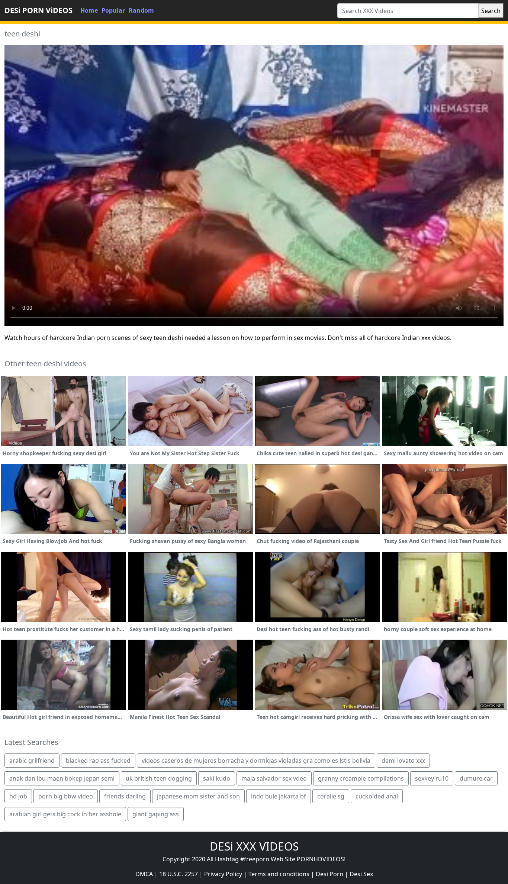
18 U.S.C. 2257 (178, 874)
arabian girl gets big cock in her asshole (65, 814)
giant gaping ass (155, 814)
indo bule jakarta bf (278, 796)
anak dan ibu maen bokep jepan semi (62, 778)
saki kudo (216, 778)
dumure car (476, 778)
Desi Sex (361, 874)
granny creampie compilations (361, 778)
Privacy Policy (223, 874)
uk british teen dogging (159, 778)
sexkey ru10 (431, 778)
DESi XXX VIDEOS (254, 846)
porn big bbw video (65, 796)
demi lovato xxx (403, 760)
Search (491, 11)
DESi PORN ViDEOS (38, 10)
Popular (113, 10)
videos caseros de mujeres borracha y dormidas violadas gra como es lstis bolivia (256, 760)
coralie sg (330, 796)
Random (141, 10)
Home (89, 10)
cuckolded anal (377, 796)
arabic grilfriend (32, 760)
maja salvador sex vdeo (274, 778)
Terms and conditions (278, 874)
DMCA (144, 874)
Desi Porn (329, 874)
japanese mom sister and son (198, 796)
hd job (18, 796)
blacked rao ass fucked (98, 760)
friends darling (125, 796)
